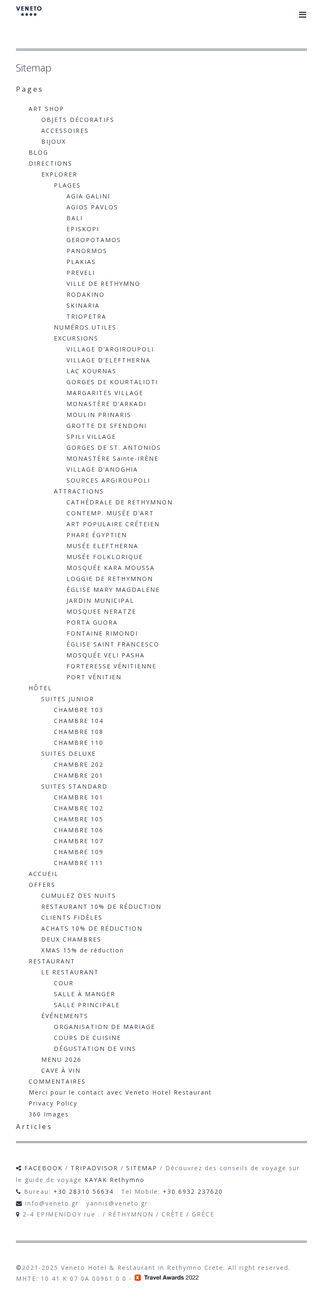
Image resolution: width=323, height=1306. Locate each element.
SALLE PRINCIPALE (87, 1005)
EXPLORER (59, 174)
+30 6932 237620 (193, 1191)
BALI (74, 218)
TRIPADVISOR (94, 1168)
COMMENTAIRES (57, 1081)
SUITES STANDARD (74, 786)
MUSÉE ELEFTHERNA (102, 546)
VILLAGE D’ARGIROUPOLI (110, 349)
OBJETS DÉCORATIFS (77, 120)
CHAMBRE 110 (78, 743)
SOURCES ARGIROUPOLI (108, 480)
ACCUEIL (43, 874)
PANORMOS (86, 251)
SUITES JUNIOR (67, 699)
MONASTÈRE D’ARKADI (106, 404)
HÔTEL (40, 688)
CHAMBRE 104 (78, 721)
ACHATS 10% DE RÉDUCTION (92, 928)
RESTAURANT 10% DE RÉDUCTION (101, 906)
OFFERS (42, 885)
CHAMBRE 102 (78, 808)
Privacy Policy (53, 1103)
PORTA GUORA (92, 622)
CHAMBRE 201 (78, 775)
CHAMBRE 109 (78, 852)
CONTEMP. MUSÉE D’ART (110, 513)
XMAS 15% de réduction (82, 950)
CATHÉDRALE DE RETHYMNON (119, 502)
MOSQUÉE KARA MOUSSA (110, 568)
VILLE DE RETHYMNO (103, 284)
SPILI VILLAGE (91, 437)
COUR (64, 983)
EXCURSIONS (76, 338)
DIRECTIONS (50, 163)
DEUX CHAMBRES (71, 939)
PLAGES (67, 185)
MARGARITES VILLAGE (104, 393)
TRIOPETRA (86, 316)
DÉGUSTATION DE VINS (95, 1049)
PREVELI (80, 273)
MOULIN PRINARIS (98, 415)
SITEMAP (141, 1168)
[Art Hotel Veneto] (29, 17)
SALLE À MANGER (84, 994)
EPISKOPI (82, 229)
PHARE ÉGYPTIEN (96, 535)
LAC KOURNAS (91, 371)
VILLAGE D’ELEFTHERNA (108, 360)
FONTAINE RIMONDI (102, 633)
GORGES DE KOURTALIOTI (112, 382)
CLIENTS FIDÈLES (72, 917)
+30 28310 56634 (83, 1191)
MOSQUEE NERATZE (101, 611)
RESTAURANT (52, 961)
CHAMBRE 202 (78, 764)
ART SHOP (46, 109)
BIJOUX (53, 141)
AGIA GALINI (88, 196)
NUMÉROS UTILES (85, 327)
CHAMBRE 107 (78, 841)
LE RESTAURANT (70, 972)
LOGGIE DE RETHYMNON (109, 579)
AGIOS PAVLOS (92, 207)
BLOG (38, 152)
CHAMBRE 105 (78, 819)
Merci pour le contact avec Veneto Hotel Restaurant (120, 1092)
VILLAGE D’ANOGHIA (102, 469)
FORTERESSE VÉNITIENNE (111, 666)
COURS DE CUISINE (87, 1038)
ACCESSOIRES (65, 131)
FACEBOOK (43, 1168)
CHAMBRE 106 (78, 830)
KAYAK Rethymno (115, 1180)
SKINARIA (83, 305)
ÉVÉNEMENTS (64, 1016)
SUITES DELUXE (68, 753)
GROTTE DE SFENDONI (106, 426)
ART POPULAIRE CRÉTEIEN (113, 524)
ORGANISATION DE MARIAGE (104, 1027)
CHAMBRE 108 (78, 732)
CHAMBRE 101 (78, 797)
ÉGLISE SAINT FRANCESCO (112, 644)
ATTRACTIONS (79, 491)
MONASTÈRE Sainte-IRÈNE (112, 458)
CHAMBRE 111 (78, 863)
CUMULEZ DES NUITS (78, 896)
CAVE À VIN (61, 1070)
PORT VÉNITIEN (94, 677)
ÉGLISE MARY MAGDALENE (113, 590)
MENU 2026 (61, 1059)
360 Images (49, 1114)
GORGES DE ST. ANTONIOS (113, 447)
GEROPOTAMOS (93, 240)
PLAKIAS (81, 262)
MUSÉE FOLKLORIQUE (104, 557)
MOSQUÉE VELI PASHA (105, 655)
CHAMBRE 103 (78, 710)
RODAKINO (85, 294)
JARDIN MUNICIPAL (100, 600)
